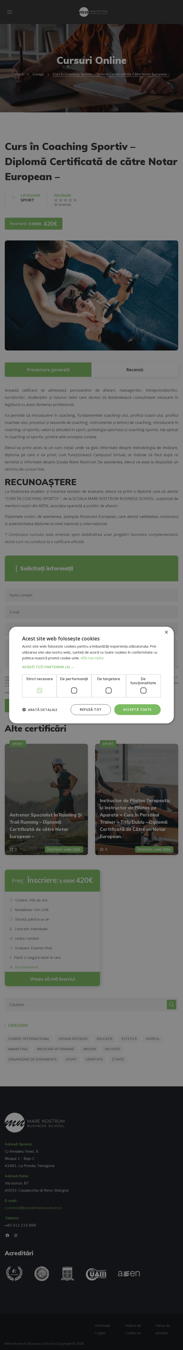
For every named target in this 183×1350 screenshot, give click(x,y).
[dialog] (91, 675)
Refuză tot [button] (91, 709)
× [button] (166, 632)
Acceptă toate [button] (137, 709)
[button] (91, 667)
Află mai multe (92, 658)
